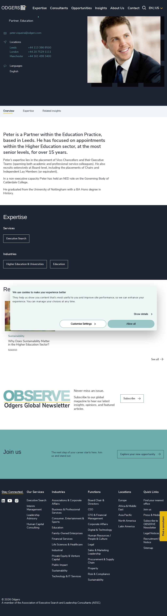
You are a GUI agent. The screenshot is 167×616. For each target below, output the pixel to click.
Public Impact (60, 565)
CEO (90, 509)
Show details (141, 314)
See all (155, 359)
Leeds (13, 47)
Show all (39, 238)
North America (127, 520)
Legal (91, 544)
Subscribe (129, 398)
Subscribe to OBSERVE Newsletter (151, 524)
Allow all (131, 324)
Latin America (126, 526)
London (14, 52)
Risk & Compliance (99, 574)
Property (93, 568)
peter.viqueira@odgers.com (25, 33)
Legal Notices (151, 533)
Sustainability (59, 570)
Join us (147, 509)
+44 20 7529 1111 (39, 52)
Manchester (16, 56)
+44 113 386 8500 (39, 47)
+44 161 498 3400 (39, 56)
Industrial (57, 550)
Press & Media (152, 515)
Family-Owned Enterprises (67, 533)
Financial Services (62, 539)
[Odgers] (14, 8)
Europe (122, 500)
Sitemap (148, 548)
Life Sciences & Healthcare (67, 544)
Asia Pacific (125, 515)
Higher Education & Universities (25, 264)
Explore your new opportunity (137, 454)
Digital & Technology (100, 530)
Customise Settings (81, 324)
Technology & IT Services (66, 576)
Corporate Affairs (98, 524)
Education (59, 264)
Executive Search (16, 238)
